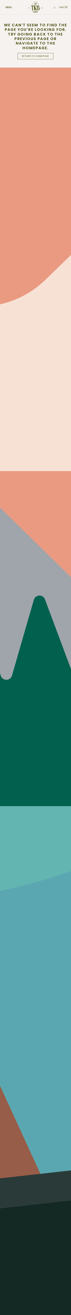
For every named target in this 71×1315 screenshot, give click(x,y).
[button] (5, 7)
